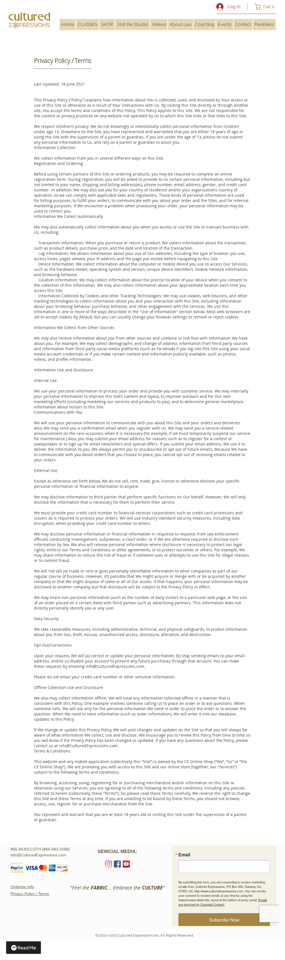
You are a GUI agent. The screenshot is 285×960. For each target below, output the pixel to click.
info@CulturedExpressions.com (115, 666)
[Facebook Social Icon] (117, 864)
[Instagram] (108, 864)
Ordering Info (22, 887)
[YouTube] (126, 864)
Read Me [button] (27, 948)
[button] (266, 7)
